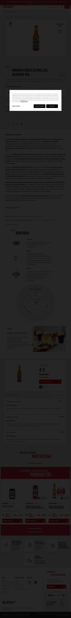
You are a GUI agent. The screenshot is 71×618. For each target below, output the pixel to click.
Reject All (52, 106)
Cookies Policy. (24, 101)
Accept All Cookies (39, 106)
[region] (35, 100)
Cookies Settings (16, 106)
